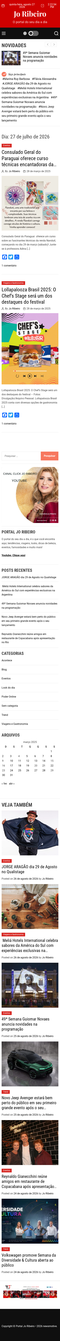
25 (19, 770)
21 (43, 765)
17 (11, 765)
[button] (54, 44)
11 (19, 760)
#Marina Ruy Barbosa (16, 79)
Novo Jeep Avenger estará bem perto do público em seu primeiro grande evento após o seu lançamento (29, 620)
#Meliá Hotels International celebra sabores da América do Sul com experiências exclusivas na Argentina (27, 92)
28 (43, 770)
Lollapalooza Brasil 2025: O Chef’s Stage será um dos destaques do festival (29, 296)
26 (27, 770)
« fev (4, 783)
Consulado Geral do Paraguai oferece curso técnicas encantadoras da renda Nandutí (27, 161)
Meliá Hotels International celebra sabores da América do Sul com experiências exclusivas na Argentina (28, 590)
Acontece (7, 660)
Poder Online (9, 696)
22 (52, 765)
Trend (5, 714)
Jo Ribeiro (30, 13)
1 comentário (9, 265)
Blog (4, 669)
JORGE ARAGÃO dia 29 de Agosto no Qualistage (29, 577)
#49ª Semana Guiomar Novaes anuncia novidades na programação (29, 102)
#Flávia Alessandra (44, 79)
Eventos (6, 145)
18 (19, 765)
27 (35, 770)
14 (43, 760)
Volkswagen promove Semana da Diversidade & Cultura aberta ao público (29, 1260)
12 (27, 760)
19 (27, 765)
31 (11, 775)
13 (35, 760)
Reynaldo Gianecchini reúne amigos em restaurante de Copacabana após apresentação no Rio (28, 638)
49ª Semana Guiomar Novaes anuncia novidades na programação (40, 56)
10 (11, 760)
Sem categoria (10, 705)
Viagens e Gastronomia (13, 283)
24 (11, 770)
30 (3, 775)
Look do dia (8, 687)
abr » (12, 783)
